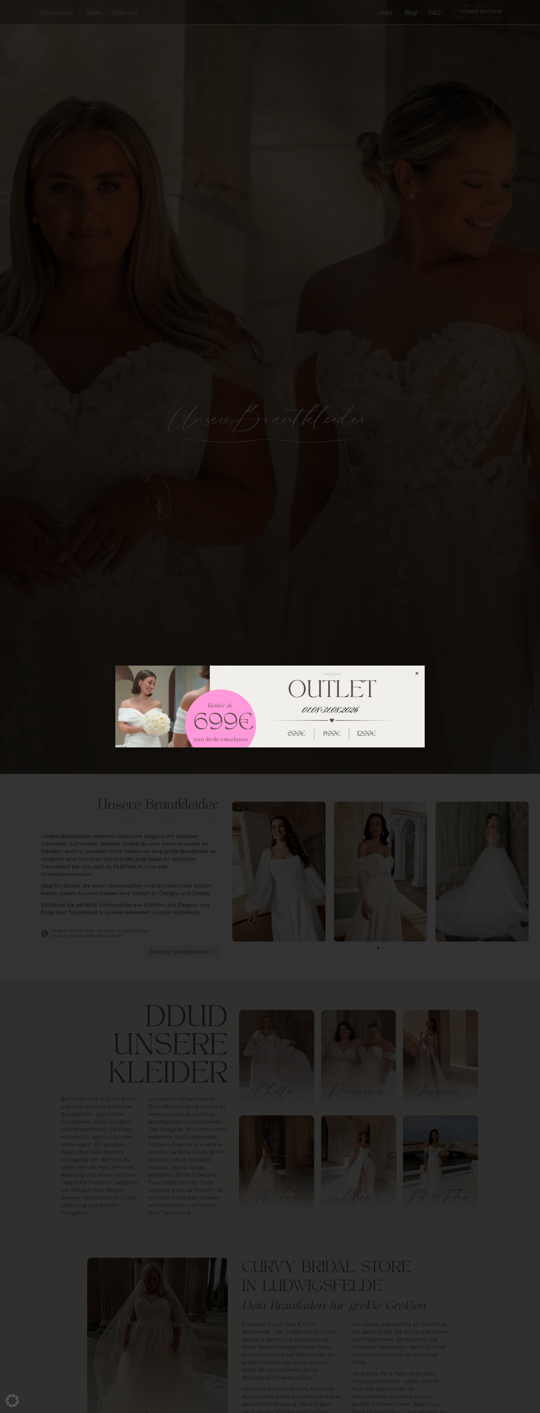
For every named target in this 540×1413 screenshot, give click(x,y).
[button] (12, 1400)
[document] (270, 706)
